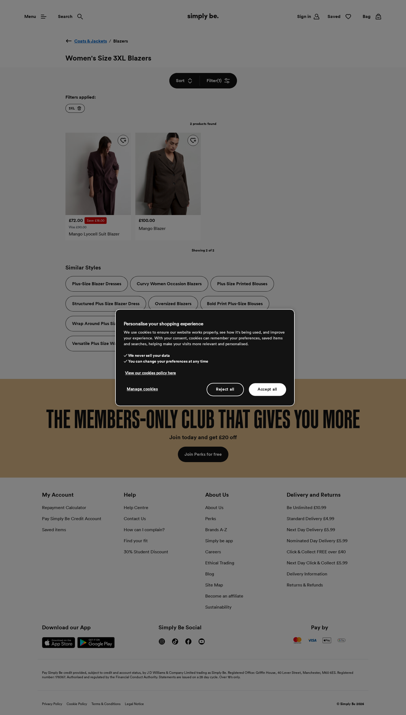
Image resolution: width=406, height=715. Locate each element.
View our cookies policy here (150, 372)
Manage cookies (142, 388)
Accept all (267, 389)
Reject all (225, 389)
